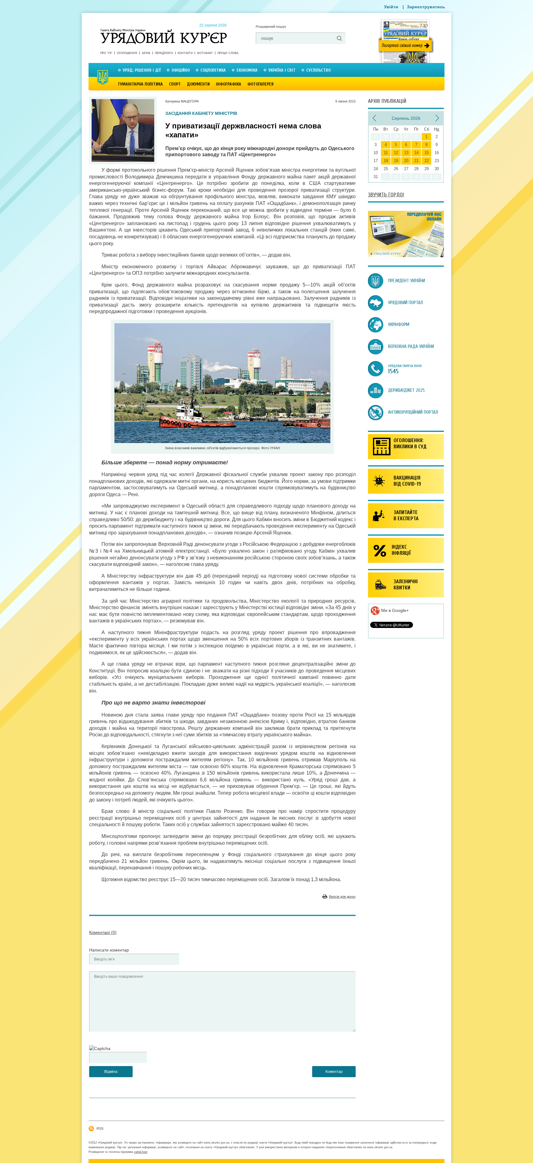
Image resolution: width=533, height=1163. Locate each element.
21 (416, 160)
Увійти (391, 6)
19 (396, 160)
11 (386, 152)
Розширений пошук (271, 26)
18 (386, 160)
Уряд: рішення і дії (142, 70)
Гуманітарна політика (140, 84)
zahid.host (140, 1151)
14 (416, 152)
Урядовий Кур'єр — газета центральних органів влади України (164, 30)
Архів (146, 53)
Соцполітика (213, 70)
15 (426, 152)
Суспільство (318, 70)
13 (406, 152)
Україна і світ (281, 70)
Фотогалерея (260, 84)
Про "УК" (106, 53)
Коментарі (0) (103, 932)
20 (406, 160)
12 (396, 152)
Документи (198, 84)
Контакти (185, 53)
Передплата (164, 53)
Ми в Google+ (394, 610)
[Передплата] (406, 255)
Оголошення (127, 53)
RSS (100, 1128)
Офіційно (180, 70)
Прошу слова (227, 53)
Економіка (247, 70)
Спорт (175, 84)
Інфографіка (228, 84)
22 (426, 160)
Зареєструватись (426, 6)
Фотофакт (205, 53)
